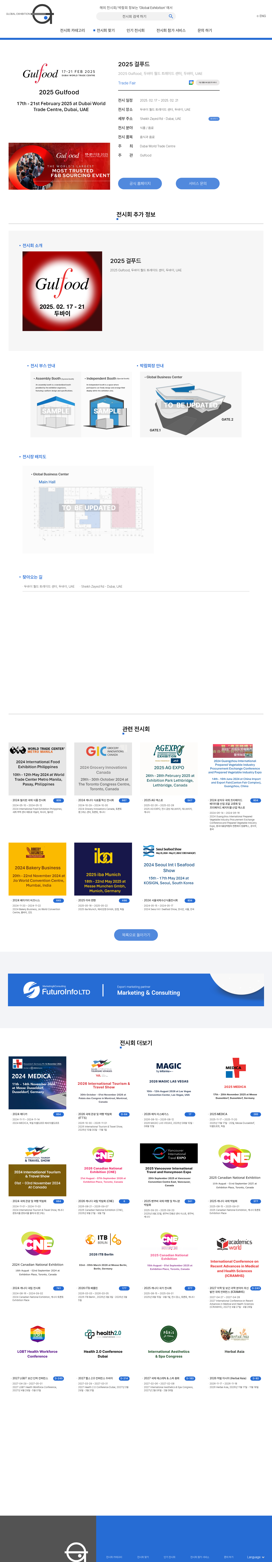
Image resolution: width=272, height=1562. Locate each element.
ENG (263, 16)
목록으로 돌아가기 (136, 935)
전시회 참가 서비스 (171, 30)
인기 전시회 (136, 30)
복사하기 (214, 119)
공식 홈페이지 (140, 183)
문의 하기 (205, 30)
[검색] (171, 16)
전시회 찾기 (106, 30)
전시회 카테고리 (72, 30)
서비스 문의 (198, 183)
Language (254, 1557)
